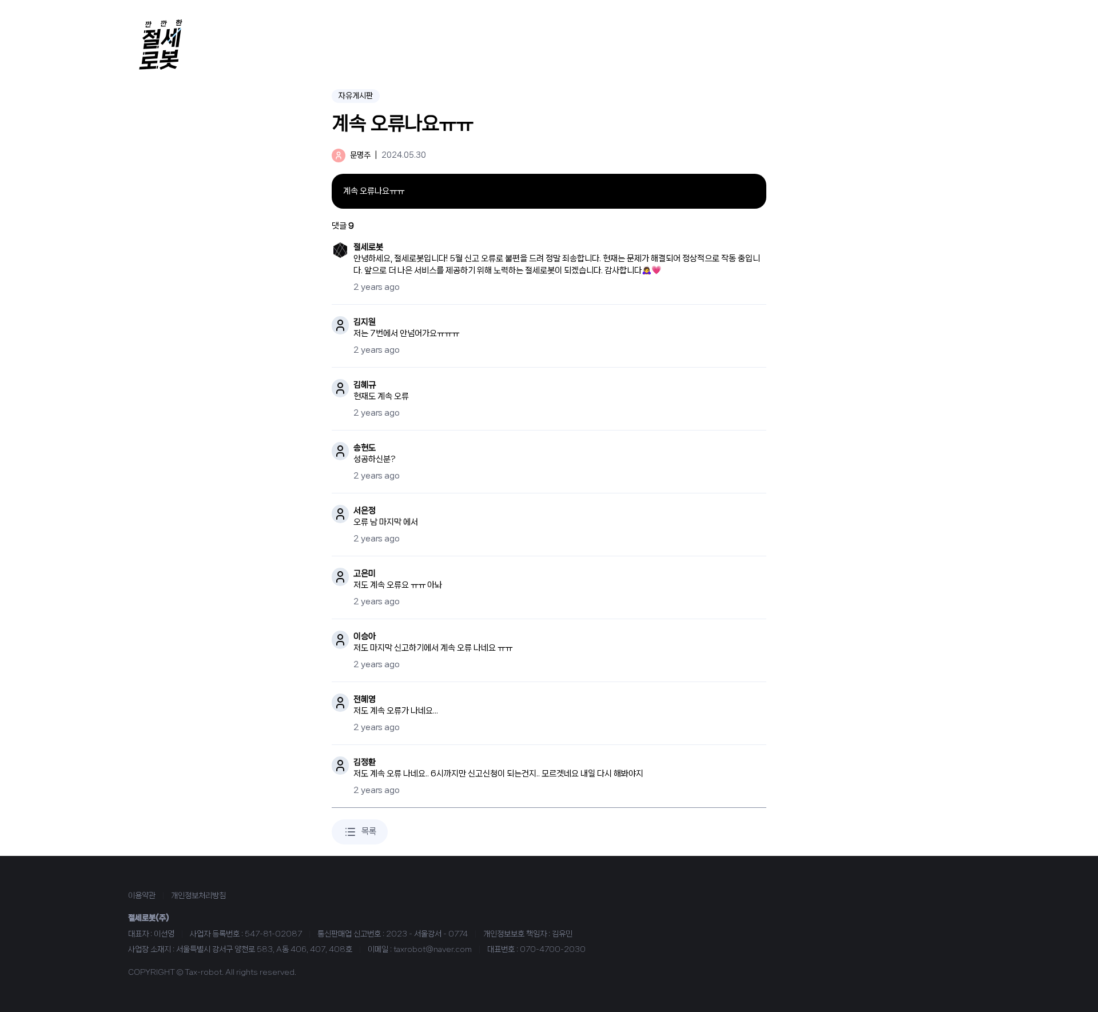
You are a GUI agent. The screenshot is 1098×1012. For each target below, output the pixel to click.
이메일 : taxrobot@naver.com (420, 949)
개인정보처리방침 (198, 895)
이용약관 (142, 895)
